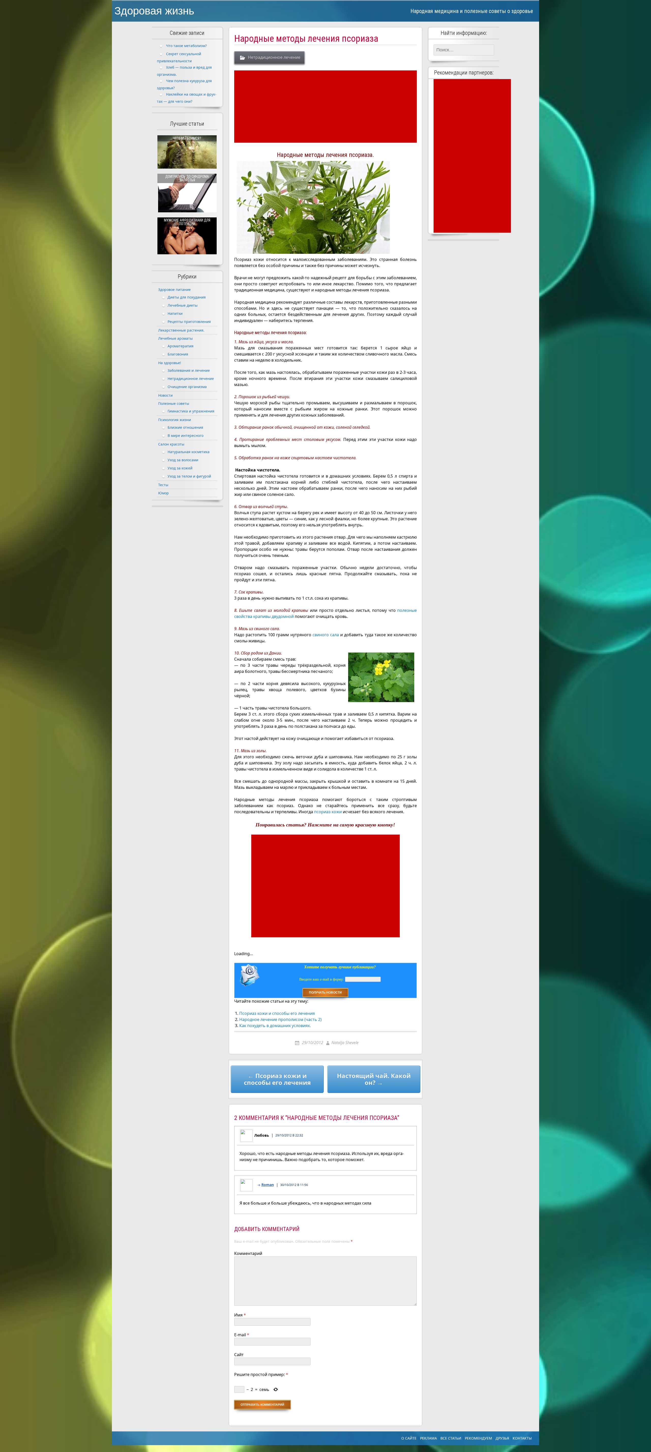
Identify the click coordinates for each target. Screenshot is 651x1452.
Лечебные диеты (183, 305)
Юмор (163, 493)
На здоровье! (169, 362)
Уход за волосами (183, 459)
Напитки (175, 313)
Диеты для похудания (187, 297)
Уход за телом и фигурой (189, 476)
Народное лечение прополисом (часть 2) (280, 1019)
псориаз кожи (328, 811)
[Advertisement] (326, 106)
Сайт (239, 1354)
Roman (267, 1184)
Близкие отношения (185, 427)
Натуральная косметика (189, 451)
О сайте (409, 1438)
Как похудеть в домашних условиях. (275, 1025)
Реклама (428, 1438)
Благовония (178, 354)
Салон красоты (171, 444)
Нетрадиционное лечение (274, 57)
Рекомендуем (478, 1438)
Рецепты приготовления (189, 321)
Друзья (502, 1438)
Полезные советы (173, 403)
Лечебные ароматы (175, 338)
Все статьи (450, 1438)
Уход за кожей (180, 468)
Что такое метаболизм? (186, 45)
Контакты (522, 1438)
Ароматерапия (181, 346)
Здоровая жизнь (154, 11)
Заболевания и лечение (189, 370)
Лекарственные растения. (181, 330)
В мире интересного (185, 435)
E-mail (241, 1335)
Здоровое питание (174, 289)
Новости (165, 395)
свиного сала (326, 635)
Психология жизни (174, 419)
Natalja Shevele (345, 1042)
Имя (240, 1315)
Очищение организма (187, 386)
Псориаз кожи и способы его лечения (277, 1013)
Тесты (163, 484)
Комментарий (248, 1253)
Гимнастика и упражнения (191, 411)
